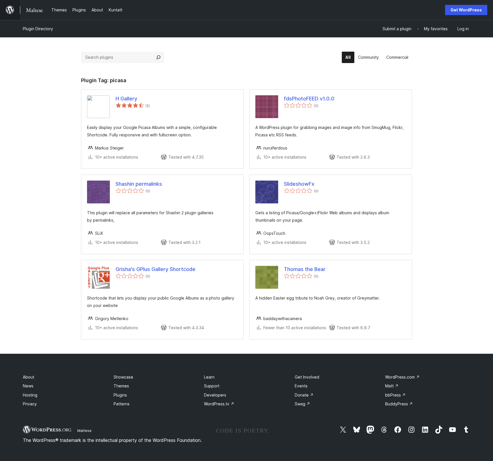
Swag (302, 403)
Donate (304, 395)
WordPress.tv (219, 403)
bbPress (395, 395)
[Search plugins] (158, 57)
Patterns (122, 403)
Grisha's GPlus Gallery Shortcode (155, 269)
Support (211, 385)
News (28, 385)
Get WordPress (466, 9)
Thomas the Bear (305, 269)
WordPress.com (402, 377)
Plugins (120, 395)
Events (301, 385)
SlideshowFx (299, 184)
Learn (209, 377)
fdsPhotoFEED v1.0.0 (309, 99)
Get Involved (307, 377)
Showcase (123, 377)
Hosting (30, 395)
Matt (392, 385)
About (28, 377)
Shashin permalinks (139, 184)
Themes (121, 385)
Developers (215, 395)
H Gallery (126, 99)
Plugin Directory (38, 28)
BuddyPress (399, 403)
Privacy (30, 403)
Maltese (84, 430)
